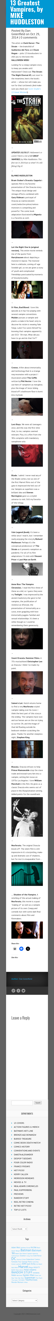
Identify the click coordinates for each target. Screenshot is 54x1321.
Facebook (18, 991)
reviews (36, 1272)
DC (13, 1258)
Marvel (23, 1266)
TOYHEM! (21, 1280)
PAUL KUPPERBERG (23, 1190)
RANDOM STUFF (21, 1198)
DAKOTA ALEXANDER (23, 1154)
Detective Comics (33, 1259)
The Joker (14, 1280)
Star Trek (14, 1278)
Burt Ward (23, 1253)
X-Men (26, 1282)
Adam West (15, 1247)
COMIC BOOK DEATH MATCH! (27, 1142)
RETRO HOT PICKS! (22, 1205)
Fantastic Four (16, 1262)
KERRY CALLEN (21, 1174)
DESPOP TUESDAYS (23, 1158)
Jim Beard (39, 1264)
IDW (24, 1263)
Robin (13, 1275)
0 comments (29, 37)
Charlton (23, 1256)
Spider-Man (28, 1275)
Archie (34, 1247)
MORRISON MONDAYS (24, 1178)
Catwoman (15, 1256)
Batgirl (18, 1251)
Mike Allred (19, 1270)
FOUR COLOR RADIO (23, 1162)
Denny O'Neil (21, 1259)
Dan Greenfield (21, 32)
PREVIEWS (18, 1194)
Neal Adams (30, 1269)
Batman (26, 1250)
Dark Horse (37, 1256)
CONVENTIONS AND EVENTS (27, 1150)
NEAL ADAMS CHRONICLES (26, 1186)
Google (13, 991)
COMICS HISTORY (22, 1146)
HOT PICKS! (19, 1170)
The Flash (39, 1278)
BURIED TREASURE (22, 1138)
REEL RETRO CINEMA (23, 1202)
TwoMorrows (31, 1279)
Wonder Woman (17, 1282)
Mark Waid (14, 1267)
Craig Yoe (29, 1256)
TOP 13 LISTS (20, 1209)
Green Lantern (16, 1264)
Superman (30, 1277)
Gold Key (36, 1262)
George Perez (27, 1262)
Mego (31, 1267)
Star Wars (21, 1278)
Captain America (32, 1253)
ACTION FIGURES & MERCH (26, 1127)
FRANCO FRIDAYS (22, 1166)
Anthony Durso (25, 1248)
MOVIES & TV (20, 1182)
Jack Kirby (31, 1263)
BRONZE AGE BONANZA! (25, 1134)
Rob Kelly (19, 1275)
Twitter (23, 991)
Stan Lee (38, 1275)
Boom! (17, 1253)
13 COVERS (19, 1123)
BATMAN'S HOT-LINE (23, 1131)
